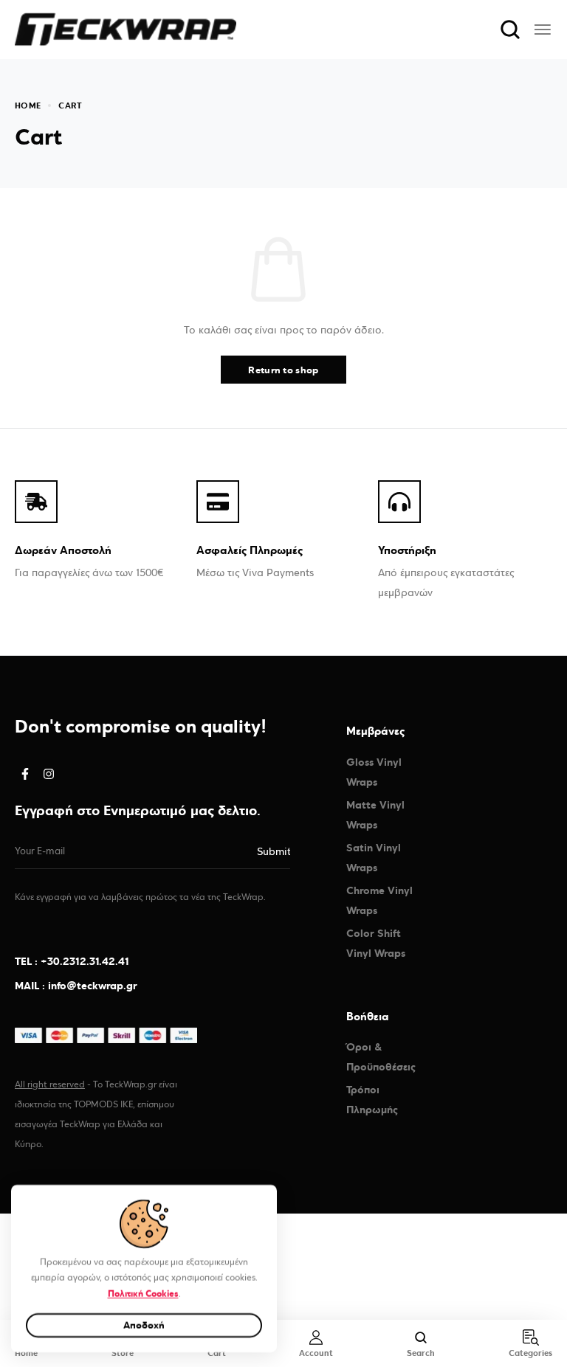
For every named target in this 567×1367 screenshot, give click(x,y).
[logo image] (125, 28)
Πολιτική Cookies (143, 1293)
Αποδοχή (144, 1325)
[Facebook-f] (25, 774)
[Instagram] (49, 774)
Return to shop (283, 370)
